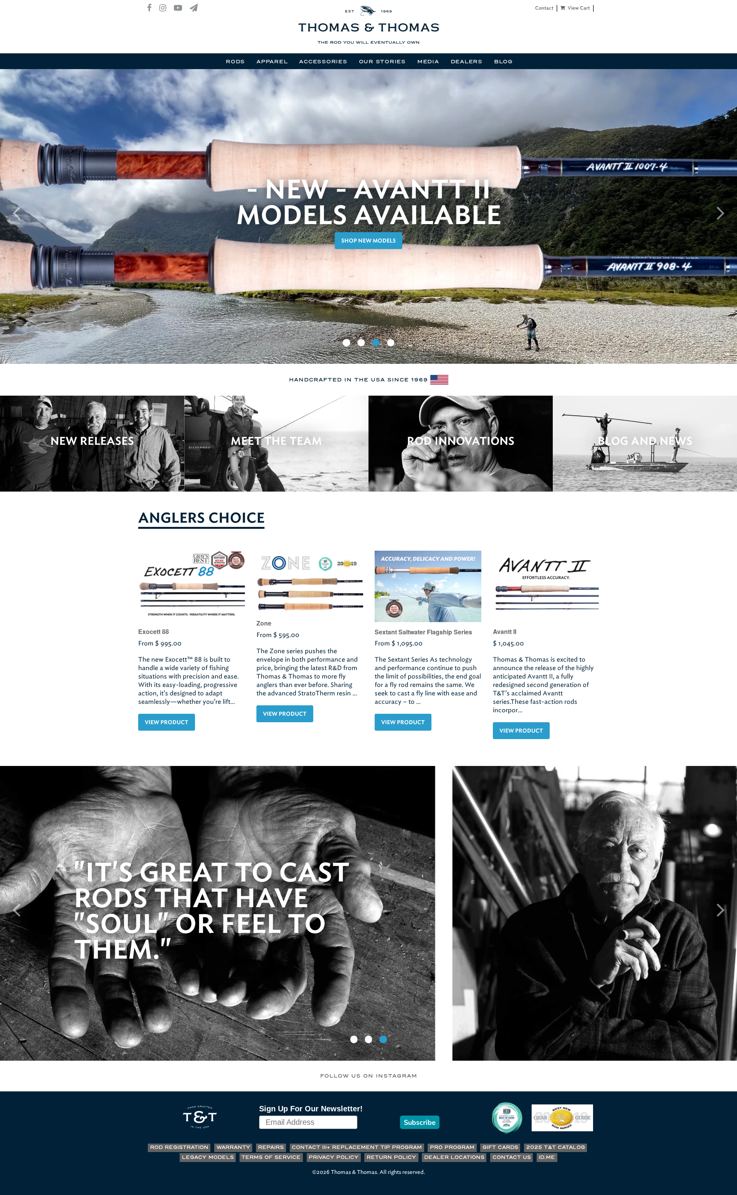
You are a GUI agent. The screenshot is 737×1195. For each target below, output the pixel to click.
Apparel (272, 61)
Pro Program (452, 1147)
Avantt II (504, 631)
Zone (263, 623)
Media (428, 61)
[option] (368, 216)
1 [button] (346, 343)
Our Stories (382, 61)
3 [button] (376, 343)
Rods (235, 61)
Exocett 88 (153, 631)
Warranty (233, 1147)
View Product (166, 722)
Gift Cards (500, 1147)
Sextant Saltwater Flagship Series (423, 631)
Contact (544, 8)
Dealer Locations (454, 1157)
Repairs (271, 1147)
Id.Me (547, 1157)
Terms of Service (271, 1157)
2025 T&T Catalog (555, 1147)
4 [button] (390, 343)
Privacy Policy (334, 1157)
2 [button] (361, 343)
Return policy (391, 1157)
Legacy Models (208, 1157)
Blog (503, 61)
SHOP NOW (369, 241)
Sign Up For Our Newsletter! (311, 1108)
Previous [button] (16, 212)
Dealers (467, 61)
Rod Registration (179, 1147)
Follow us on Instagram (368, 1076)
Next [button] (720, 212)
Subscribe (420, 1122)
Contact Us (511, 1157)
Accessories (323, 61)
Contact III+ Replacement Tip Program (357, 1147)
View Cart (578, 8)
